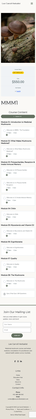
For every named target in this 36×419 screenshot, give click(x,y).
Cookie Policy (18, 411)
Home (18, 375)
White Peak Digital (20, 415)
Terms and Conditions (23, 409)
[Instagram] (18, 361)
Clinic (18, 380)
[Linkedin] (21, 361)
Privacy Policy (10, 409)
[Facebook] (15, 361)
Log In (18, 91)
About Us (18, 382)
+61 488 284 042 (18, 394)
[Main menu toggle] (32, 3)
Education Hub (18, 377)
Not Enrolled (18, 72)
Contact (18, 384)
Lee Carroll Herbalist (11, 3)
